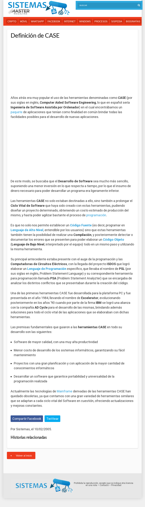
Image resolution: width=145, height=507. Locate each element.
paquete (16, 112)
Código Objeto (113, 239)
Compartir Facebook (26, 419)
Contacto (104, 485)
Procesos (101, 21)
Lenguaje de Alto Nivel (27, 230)
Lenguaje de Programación (46, 269)
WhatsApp (37, 21)
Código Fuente (81, 225)
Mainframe (64, 391)
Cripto (12, 21)
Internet (70, 21)
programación (96, 215)
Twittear (52, 419)
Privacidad (116, 485)
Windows (85, 21)
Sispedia (116, 21)
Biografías (133, 21)
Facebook (54, 21)
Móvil (23, 21)
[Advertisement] (37, 67)
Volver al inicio (24, 455)
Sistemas (39, 8)
